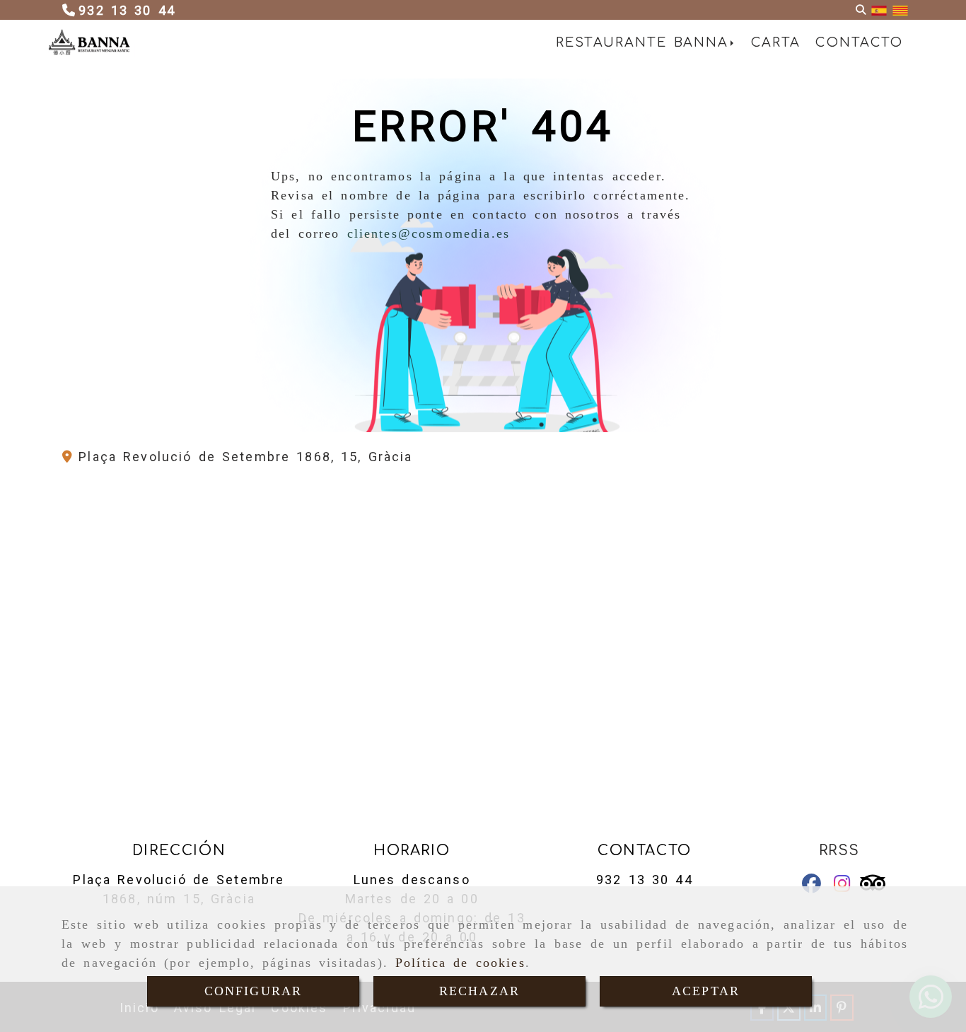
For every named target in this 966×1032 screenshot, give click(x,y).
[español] (879, 10)
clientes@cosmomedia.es (429, 233)
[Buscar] (860, 10)
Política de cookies (460, 963)
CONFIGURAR (253, 991)
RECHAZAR (479, 991)
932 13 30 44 (644, 879)
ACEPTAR (706, 991)
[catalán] (900, 10)
